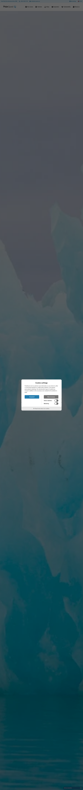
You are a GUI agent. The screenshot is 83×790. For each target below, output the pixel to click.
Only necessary (51, 397)
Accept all (31, 397)
